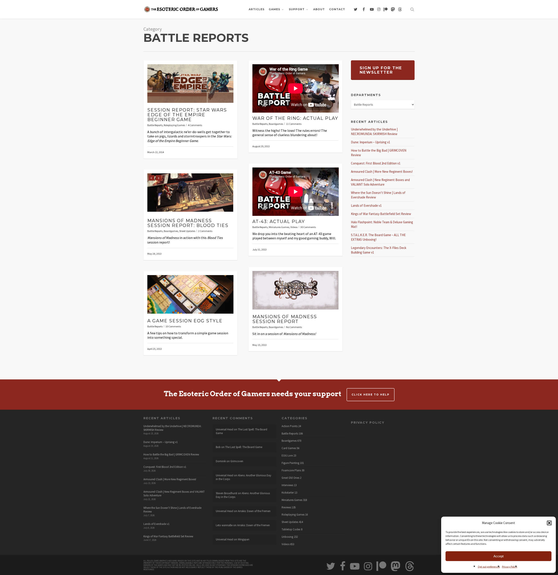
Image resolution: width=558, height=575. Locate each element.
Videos (294, 227)
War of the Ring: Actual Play (295, 118)
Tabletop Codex (291, 529)
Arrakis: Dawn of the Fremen (254, 511)
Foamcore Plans (291, 470)
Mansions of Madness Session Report (284, 319)
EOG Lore (287, 455)
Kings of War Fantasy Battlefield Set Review (381, 214)
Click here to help (371, 394)
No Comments (294, 327)
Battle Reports (155, 125)
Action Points (290, 426)
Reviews (286, 507)
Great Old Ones (290, 478)
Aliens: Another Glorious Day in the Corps (243, 477)
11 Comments (293, 123)
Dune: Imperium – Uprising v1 (370, 142)
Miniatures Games (279, 227)
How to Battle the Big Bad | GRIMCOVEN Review (171, 454)
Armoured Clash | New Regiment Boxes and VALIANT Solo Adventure (174, 493)
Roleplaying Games (174, 125)
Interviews (287, 485)
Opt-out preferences (489, 566)
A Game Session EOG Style (185, 320)
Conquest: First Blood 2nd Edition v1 (375, 163)
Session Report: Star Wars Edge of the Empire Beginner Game (187, 114)
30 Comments (308, 227)
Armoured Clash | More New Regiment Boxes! (382, 171)
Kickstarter (288, 492)
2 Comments (205, 231)
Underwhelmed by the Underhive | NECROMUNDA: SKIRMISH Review (172, 428)
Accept (498, 556)
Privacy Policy (509, 566)
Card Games (289, 448)
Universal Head (224, 429)
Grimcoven (236, 461)
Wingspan (243, 539)
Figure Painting (290, 463)
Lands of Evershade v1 (366, 205)
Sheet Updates (187, 231)
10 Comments (173, 326)
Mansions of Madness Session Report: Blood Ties (187, 223)
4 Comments (195, 125)
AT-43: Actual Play (278, 221)
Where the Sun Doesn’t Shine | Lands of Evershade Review (172, 509)
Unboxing (287, 537)
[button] (549, 523)
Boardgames (276, 123)
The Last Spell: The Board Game (241, 431)
